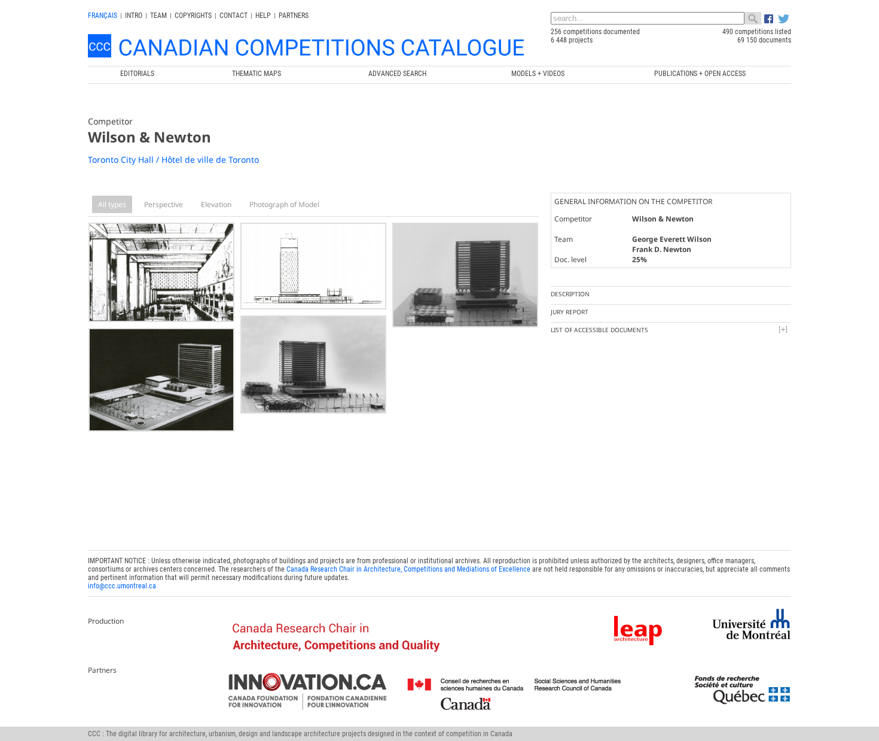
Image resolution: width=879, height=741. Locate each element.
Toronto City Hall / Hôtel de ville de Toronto (173, 159)
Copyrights (193, 15)
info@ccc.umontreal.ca (122, 586)
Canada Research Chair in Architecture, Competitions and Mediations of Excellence (408, 569)
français (102, 15)
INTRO (133, 15)
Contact (233, 15)
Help (263, 15)
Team (158, 15)
